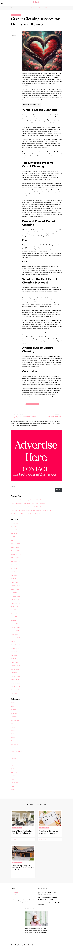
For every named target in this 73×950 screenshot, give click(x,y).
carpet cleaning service (42, 200)
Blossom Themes (28, 946)
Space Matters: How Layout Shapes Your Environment (48, 832)
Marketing (14, 762)
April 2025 (14, 579)
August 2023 (15, 648)
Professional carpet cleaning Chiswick (50, 380)
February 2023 (15, 666)
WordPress (14, 947)
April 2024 (14, 620)
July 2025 (14, 568)
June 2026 (14, 530)
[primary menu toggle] (1, 3)
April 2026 (14, 537)
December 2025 (15, 551)
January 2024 (15, 631)
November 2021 (16, 686)
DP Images (14, 713)
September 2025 (16, 561)
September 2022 (16, 672)
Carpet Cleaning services (32, 404)
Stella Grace (14, 32)
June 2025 (14, 572)
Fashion (13, 723)
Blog (12, 706)
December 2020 (15, 693)
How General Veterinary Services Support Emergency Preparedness (31, 510)
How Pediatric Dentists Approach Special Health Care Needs (28, 503)
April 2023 (14, 659)
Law (12, 755)
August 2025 (15, 565)
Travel (12, 786)
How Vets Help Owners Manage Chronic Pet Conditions (27, 500)
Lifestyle (13, 758)
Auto (12, 703)
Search (13, 486)
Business (13, 710)
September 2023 (16, 645)
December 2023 (15, 634)
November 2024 (16, 596)
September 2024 (16, 603)
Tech (12, 779)
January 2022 (15, 679)
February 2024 (15, 627)
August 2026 (15, 523)
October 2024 (15, 599)
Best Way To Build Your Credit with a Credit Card (25, 514)
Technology (14, 783)
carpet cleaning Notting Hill (50, 171)
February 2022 (15, 676)
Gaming (13, 737)
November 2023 (16, 638)
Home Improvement (15, 14)
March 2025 (14, 582)
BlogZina (21, 944)
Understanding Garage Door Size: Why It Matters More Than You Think (23, 868)
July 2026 (14, 526)
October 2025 (15, 558)
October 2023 (15, 641)
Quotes (13, 769)
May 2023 (14, 655)
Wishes (13, 790)
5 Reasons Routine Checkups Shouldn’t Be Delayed (26, 507)
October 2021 (15, 690)
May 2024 (14, 617)
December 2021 (15, 683)
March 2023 (14, 662)
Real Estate (14, 772)
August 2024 (15, 606)
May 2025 (14, 575)
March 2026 (14, 540)
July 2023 (14, 652)
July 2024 (14, 610)
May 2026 (14, 533)
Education (14, 716)
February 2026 (15, 544)
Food (12, 734)
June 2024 (14, 613)
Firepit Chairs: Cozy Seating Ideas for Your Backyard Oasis (22, 832)
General (13, 741)
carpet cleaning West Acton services (49, 234)
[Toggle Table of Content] (37, 105)
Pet (12, 765)
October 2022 (15, 669)
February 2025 (15, 586)
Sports (13, 776)
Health (13, 748)
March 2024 (14, 624)
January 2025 (15, 589)
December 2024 (15, 592)
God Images (14, 744)
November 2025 (16, 554)
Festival (13, 727)
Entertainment (15, 720)
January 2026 (15, 547)
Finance (13, 730)
